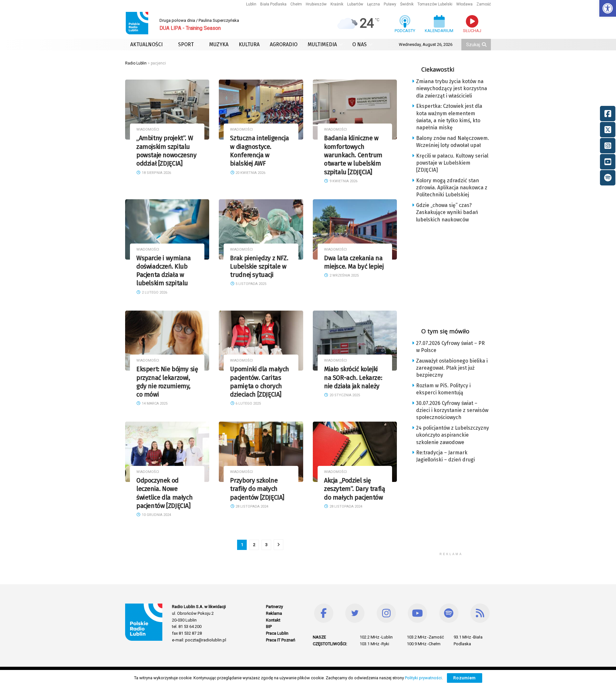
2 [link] (254, 544)
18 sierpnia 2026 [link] (156, 173)
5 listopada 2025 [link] (250, 284)
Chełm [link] (296, 4)
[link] (607, 8)
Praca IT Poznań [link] (280, 640)
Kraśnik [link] (336, 4)
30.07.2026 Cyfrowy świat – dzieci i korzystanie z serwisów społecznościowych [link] (452, 410)
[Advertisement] (456, 273)
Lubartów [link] (355, 4)
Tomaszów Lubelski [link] (434, 4)
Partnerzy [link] (274, 606)
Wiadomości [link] (147, 129)
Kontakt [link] (273, 620)
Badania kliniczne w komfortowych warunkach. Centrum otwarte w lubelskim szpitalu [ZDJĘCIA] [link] (353, 155)
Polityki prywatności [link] (423, 677)
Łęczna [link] (373, 4)
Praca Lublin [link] (277, 633)
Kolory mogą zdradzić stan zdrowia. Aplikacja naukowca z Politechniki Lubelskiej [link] (451, 187)
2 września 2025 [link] (344, 275)
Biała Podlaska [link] (273, 4)
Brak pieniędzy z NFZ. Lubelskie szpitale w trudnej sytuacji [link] (259, 266)
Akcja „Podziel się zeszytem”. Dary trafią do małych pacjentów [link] (354, 489)
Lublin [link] (251, 4)
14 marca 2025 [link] (154, 403)
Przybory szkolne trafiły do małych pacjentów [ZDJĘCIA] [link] (257, 489)
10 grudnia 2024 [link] (156, 515)
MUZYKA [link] (218, 44)
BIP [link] (269, 626)
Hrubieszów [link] (316, 4)
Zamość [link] (483, 4)
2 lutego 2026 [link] (154, 292)
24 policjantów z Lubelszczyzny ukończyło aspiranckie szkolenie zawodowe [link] (452, 435)
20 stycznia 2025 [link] (344, 395)
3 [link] (266, 544)
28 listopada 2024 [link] (251, 506)
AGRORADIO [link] (283, 44)
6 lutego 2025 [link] (248, 403)
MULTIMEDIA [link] (322, 44)
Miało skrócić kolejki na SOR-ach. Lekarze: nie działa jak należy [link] (353, 377)
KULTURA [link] (249, 44)
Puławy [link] (390, 4)
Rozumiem (464, 677)
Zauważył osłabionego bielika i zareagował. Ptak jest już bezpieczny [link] (452, 368)
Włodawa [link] (464, 4)
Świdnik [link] (407, 4)
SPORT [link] (186, 44)
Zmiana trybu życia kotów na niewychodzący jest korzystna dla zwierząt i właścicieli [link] (451, 88)
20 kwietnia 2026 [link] (250, 173)
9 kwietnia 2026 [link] (343, 181)
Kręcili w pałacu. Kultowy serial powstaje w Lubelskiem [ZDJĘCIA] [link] (452, 163)
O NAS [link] (359, 44)
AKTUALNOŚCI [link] (146, 44)
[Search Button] (484, 44)
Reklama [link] (274, 613)
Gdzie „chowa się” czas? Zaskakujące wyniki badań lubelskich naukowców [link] (447, 212)
